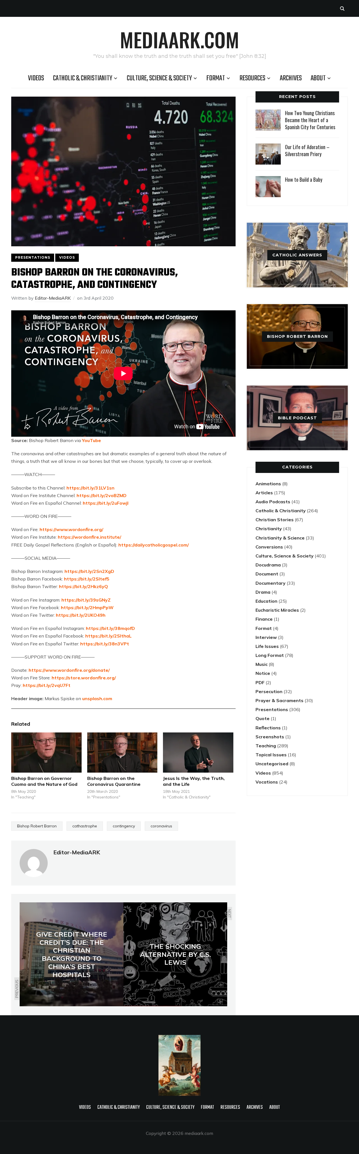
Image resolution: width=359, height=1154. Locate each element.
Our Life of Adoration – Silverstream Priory (307, 150)
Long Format (270, 655)
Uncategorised (272, 763)
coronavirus (161, 825)
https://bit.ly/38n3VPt (104, 644)
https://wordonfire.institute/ (89, 537)
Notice (263, 673)
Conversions (269, 547)
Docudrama (268, 565)
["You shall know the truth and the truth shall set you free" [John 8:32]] (179, 1038)
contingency (124, 825)
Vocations (267, 782)
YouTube (91, 440)
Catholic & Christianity (82, 78)
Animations (268, 483)
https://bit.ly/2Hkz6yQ (83, 586)
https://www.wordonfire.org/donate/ (69, 670)
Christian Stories (275, 519)
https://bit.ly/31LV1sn (89, 488)
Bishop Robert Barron (37, 825)
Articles (264, 492)
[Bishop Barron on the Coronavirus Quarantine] (122, 752)
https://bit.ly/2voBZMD (101, 495)
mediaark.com (179, 39)
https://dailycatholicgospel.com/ (153, 545)
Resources (252, 78)
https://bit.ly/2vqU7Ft (46, 685)
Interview (266, 637)
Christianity (269, 528)
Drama (263, 592)
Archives (291, 78)
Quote (263, 718)
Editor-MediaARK (53, 298)
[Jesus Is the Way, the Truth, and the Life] (198, 752)
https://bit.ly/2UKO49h (80, 615)
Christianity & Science (280, 538)
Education (266, 601)
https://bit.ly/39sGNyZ (86, 600)
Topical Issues (271, 754)
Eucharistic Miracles (277, 610)
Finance (264, 619)
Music (262, 664)
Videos (36, 78)
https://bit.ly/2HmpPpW (87, 607)
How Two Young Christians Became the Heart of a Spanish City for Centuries (310, 120)
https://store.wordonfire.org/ (84, 677)
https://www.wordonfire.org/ (71, 529)
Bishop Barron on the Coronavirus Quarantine (114, 781)
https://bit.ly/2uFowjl (105, 503)
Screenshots (270, 736)
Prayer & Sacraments (279, 700)
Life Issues (267, 646)
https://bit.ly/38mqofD (110, 628)
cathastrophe (84, 825)
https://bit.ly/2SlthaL (108, 636)
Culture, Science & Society (159, 78)
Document (267, 574)
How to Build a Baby (303, 179)
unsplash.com (97, 698)
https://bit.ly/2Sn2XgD (89, 571)
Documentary (271, 583)
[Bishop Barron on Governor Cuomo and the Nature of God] (46, 752)
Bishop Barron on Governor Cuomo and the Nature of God (44, 781)
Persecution (269, 691)
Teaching (266, 745)
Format (215, 78)
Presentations (32, 257)
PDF (260, 682)
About (318, 78)
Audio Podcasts (273, 501)
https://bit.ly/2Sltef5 (86, 579)
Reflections (268, 727)
